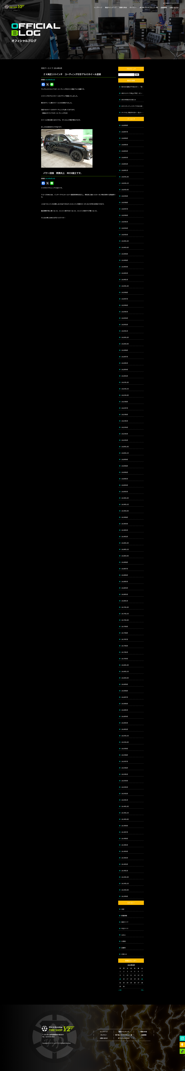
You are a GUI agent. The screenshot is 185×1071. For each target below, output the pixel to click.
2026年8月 (124, 125)
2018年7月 (124, 569)
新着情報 (124, 916)
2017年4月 (124, 659)
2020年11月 (125, 453)
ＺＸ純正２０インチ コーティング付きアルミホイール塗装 (72, 74)
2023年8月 (124, 292)
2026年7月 (124, 132)
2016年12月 (125, 665)
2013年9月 (124, 896)
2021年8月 (124, 402)
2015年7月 (124, 761)
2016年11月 (125, 671)
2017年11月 (125, 614)
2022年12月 (125, 337)
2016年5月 (124, 710)
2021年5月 (124, 421)
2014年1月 (124, 871)
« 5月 (119, 990)
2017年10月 (125, 620)
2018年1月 (124, 601)
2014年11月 (125, 813)
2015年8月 (124, 755)
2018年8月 (124, 562)
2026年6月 (124, 138)
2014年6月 (124, 838)
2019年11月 (125, 504)
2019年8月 (124, 517)
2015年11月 (125, 736)
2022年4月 (124, 369)
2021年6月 (124, 414)
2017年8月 (124, 633)
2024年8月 (124, 260)
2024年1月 (124, 280)
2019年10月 (125, 511)
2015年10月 (125, 742)
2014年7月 (124, 832)
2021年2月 (124, 440)
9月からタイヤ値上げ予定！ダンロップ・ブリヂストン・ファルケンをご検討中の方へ (132, 93)
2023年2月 (124, 324)
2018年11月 (125, 549)
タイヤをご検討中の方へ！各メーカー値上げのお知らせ (132, 112)
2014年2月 (124, 864)
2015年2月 (124, 793)
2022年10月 (125, 344)
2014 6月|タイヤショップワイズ (171, 3)
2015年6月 (124, 768)
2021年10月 (125, 395)
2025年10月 (125, 190)
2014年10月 (125, 819)
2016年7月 (124, 697)
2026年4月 (124, 151)
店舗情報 (163, 7)
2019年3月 (124, 530)
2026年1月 (124, 170)
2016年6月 (124, 704)
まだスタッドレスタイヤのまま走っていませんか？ (132, 106)
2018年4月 (124, 588)
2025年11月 (125, 183)
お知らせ (124, 954)
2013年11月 (125, 883)
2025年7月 (124, 209)
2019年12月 (125, 498)
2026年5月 (124, 145)
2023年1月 (124, 331)
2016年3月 (124, 723)
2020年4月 (124, 485)
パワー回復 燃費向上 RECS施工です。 (63, 173)
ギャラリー (133, 7)
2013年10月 (125, 890)
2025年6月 (124, 215)
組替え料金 (123, 7)
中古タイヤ (124, 928)
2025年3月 (124, 235)
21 (142, 979)
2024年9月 (124, 254)
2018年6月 (124, 575)
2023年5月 (124, 312)
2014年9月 (124, 826)
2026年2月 (124, 164)
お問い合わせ (173, 7)
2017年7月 (124, 639)
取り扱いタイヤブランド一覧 (148, 7)
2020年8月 (124, 466)
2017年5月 (124, 652)
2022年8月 (124, 350)
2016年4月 (124, 716)
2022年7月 (124, 357)
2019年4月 (124, 524)
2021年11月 (125, 389)
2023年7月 (124, 299)
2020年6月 (124, 472)
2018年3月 (124, 594)
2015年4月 (124, 781)
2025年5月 (124, 222)
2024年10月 (125, 247)
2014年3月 (124, 858)
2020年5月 (124, 479)
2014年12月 (125, 806)
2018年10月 (125, 556)
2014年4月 (124, 851)
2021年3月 (124, 434)
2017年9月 (124, 626)
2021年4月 (124, 427)
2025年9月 (124, 196)
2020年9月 (124, 459)
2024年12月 (125, 241)
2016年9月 (124, 684)
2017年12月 (125, 607)
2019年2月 (124, 537)
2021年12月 (125, 382)
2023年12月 (125, 286)
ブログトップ (131, 69)
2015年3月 (124, 787)
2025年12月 (125, 177)
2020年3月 (124, 492)
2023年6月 (124, 305)
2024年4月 (124, 267)
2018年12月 (125, 543)
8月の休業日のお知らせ (128, 100)
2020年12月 (125, 447)
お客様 (123, 941)
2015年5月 (124, 774)
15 (120, 979)
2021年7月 (124, 408)
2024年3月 (124, 273)
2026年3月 (124, 157)
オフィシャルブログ (124, 1038)
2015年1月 (124, 800)
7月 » (142, 990)
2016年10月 (125, 678)
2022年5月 (124, 363)
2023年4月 (124, 318)
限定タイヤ (124, 922)
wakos (123, 935)
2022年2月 (124, 376)
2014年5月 (124, 845)
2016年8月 (124, 691)
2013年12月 (125, 877)
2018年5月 (124, 581)
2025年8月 (124, 202)
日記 (122, 909)
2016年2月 (124, 729)
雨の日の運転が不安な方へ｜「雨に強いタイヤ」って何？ (132, 87)
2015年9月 (124, 749)
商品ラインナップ (111, 7)
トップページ (99, 7)
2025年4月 (124, 228)
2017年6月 (124, 646)
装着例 (123, 948)
